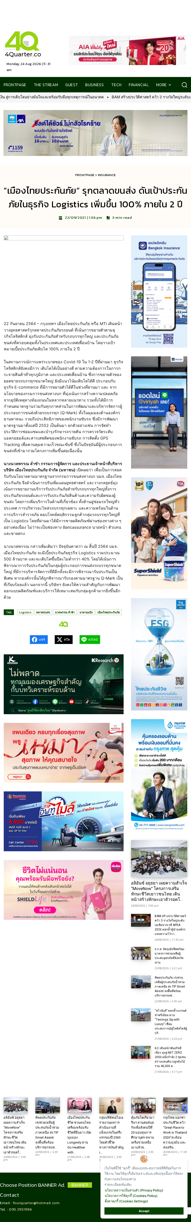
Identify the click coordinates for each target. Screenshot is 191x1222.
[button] (184, 84)
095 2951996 (20, 1209)
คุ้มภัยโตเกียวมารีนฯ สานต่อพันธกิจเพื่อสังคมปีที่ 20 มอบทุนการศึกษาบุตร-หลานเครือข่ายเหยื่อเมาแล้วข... (142, 1132)
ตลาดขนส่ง (43, 612)
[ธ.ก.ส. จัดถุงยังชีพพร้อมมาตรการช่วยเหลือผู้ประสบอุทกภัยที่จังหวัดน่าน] (141, 953)
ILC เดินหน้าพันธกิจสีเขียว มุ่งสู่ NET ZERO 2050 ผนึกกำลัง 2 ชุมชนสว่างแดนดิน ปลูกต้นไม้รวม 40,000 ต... (170, 1057)
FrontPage (85, 175)
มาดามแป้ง (86, 612)
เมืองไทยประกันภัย (108, 612)
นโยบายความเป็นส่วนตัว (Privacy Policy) (134, 1190)
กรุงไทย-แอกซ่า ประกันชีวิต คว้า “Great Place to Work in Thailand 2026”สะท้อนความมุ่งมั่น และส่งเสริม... (175, 1132)
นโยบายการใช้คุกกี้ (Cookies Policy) (131, 1196)
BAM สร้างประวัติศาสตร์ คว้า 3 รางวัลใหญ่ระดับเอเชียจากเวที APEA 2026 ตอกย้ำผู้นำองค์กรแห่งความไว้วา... (170, 925)
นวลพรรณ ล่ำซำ (65, 612)
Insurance (107, 175)
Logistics (25, 612)
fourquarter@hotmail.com (36, 1203)
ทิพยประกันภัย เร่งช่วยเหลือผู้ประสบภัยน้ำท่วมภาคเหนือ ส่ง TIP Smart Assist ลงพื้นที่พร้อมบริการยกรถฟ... (170, 986)
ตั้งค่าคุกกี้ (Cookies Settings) (126, 1201)
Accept (144, 1211)
